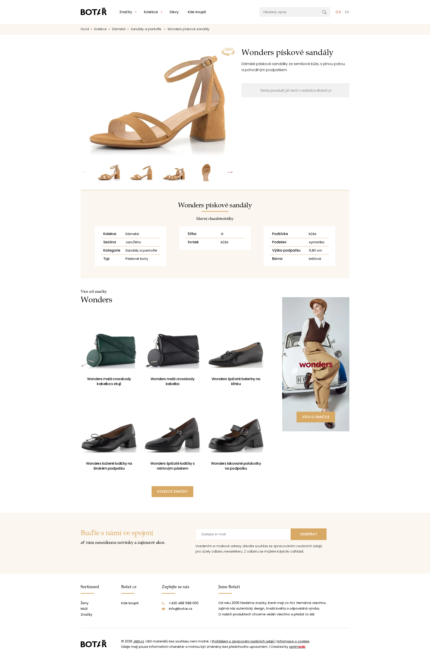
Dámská (118, 29)
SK (347, 12)
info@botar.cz (180, 608)
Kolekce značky (172, 491)
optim (297, 646)
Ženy (84, 603)
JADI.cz (138, 641)
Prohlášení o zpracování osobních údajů (243, 641)
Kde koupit (197, 12)
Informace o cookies (293, 641)
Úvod (85, 29)
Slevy (174, 12)
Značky (125, 12)
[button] (230, 172)
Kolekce (151, 12)
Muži (84, 608)
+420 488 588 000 (183, 603)
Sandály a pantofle (146, 29)
